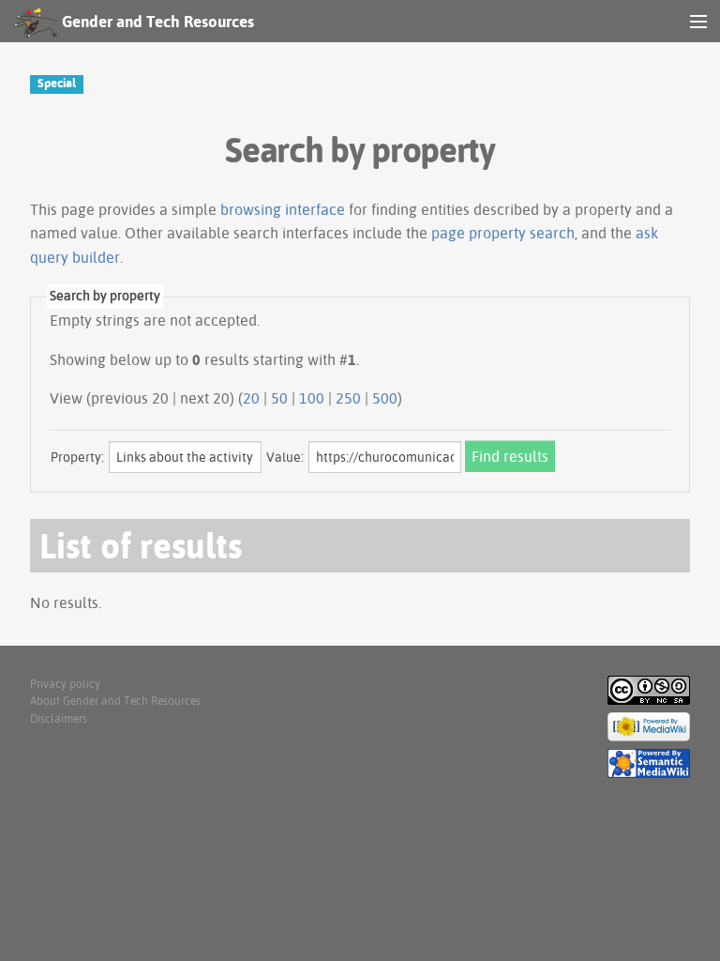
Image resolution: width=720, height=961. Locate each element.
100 (311, 398)
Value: (285, 457)
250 (348, 398)
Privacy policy (65, 684)
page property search (503, 232)
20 (251, 398)
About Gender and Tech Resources (115, 701)
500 (385, 398)
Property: (77, 457)
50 (279, 398)
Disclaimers (58, 718)
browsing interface (282, 209)
